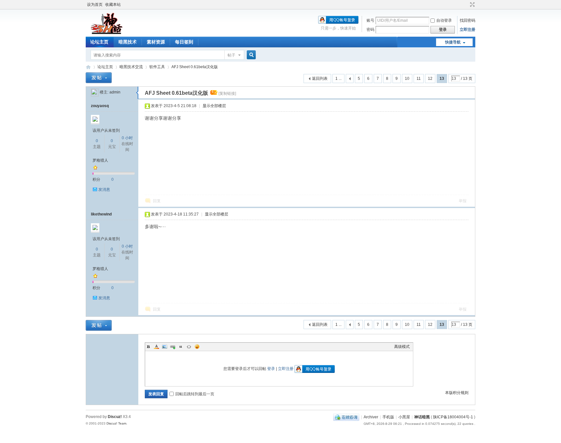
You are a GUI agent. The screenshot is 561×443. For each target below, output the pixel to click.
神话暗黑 (422, 417)
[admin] (95, 92)
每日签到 (184, 41)
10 (407, 78)
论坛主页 (99, 41)
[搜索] (250, 55)
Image (164, 346)
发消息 (104, 189)
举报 (463, 201)
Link (172, 346)
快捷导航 (453, 42)
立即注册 (467, 29)
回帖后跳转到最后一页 (194, 394)
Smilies (197, 346)
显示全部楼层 (214, 106)
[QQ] (346, 417)
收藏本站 (113, 4)
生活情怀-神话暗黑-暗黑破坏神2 (88, 67)
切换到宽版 (471, 4)
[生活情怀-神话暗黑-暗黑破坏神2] (107, 33)
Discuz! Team (116, 423)
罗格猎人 (100, 160)
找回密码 (467, 20)
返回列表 (320, 78)
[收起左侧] (137, 93)
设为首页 (95, 4)
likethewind (101, 214)
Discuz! (115, 416)
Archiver (371, 417)
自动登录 (444, 20)
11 (419, 78)
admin (114, 92)
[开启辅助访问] (466, 4)
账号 (370, 20)
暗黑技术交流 (131, 67)
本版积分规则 (456, 392)
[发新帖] (99, 77)
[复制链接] (227, 93)
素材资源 (156, 41)
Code (189, 346)
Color (156, 346)
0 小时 (127, 138)
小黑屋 (404, 417)
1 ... (338, 78)
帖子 (231, 55)
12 (430, 78)
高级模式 (402, 346)
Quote (181, 346)
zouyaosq (100, 106)
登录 (271, 368)
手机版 (388, 417)
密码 (370, 29)
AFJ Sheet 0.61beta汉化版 (194, 67)
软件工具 (157, 67)
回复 (157, 201)
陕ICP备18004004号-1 (453, 417)
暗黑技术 (127, 41)
